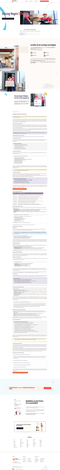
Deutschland (25, 128)
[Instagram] (13, 469)
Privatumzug (20, 185)
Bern (39, 125)
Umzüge (18, 186)
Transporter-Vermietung (34, 298)
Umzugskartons (29, 196)
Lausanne (21, 140)
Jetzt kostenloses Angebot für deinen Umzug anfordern (20, 372)
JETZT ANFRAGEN (20, 428)
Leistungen (26, 1)
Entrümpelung (35, 196)
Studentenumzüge (27, 297)
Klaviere (28, 186)
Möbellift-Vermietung (28, 298)
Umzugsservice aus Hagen (32, 409)
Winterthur (33, 140)
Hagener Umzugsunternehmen (15, 111)
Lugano (43, 209)
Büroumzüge (39, 296)
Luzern (42, 125)
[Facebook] (12, 469)
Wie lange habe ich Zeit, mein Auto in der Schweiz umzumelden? (21, 362)
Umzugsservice (30, 1)
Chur (31, 346)
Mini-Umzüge (14, 297)
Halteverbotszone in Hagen (17, 221)
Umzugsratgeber (36, 1)
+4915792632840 (15, 462)
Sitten (46, 209)
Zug (13, 129)
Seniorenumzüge (35, 186)
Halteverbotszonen (19, 187)
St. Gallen (39, 140)
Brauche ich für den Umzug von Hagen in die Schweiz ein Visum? (21, 354)
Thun (34, 346)
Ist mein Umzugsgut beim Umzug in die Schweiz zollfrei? (20, 360)
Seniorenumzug (41, 297)
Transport (19, 174)
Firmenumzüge (43, 296)
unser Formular (39, 413)
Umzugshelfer (40, 298)
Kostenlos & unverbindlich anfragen (8, 18)
